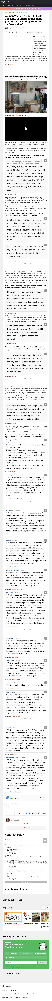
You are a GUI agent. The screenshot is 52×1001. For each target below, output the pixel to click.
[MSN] (15, 990)
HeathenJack (15, 537)
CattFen (14, 194)
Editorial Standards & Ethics (7, 997)
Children (7, 806)
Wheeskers (9, 843)
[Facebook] (2, 990)
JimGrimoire (15, 626)
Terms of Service (25, 997)
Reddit (11, 64)
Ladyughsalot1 (15, 657)
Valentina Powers (16, 115)
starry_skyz (15, 688)
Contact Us (29, 993)
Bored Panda (6, 986)
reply (13, 847)
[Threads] (13, 990)
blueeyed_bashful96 (17, 498)
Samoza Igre (12, 860)
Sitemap (35, 993)
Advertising (14, 993)
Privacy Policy (18, 997)
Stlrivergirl (14, 471)
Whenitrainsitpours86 (17, 792)
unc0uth (14, 567)
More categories (10, 957)
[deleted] (14, 754)
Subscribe (42, 962)
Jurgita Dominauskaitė (13, 28)
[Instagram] (4, 990)
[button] (43, 907)
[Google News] (18, 990)
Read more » (26, 823)
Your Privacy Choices (6, 993)
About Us (20, 993)
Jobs (24, 993)
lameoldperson (16, 679)
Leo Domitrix (11, 875)
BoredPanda (7, 2)
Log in (49, 1)
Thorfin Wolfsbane (13, 849)
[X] (8, 990)
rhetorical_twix (16, 716)
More (33, 5)
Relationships (13, 12)
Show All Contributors (26, 827)
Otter (8, 869)
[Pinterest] (6, 990)
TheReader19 (9, 855)
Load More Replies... (13, 853)
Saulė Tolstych (23, 28)
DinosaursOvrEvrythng (17, 589)
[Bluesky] (11, 990)
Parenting (7, 12)
